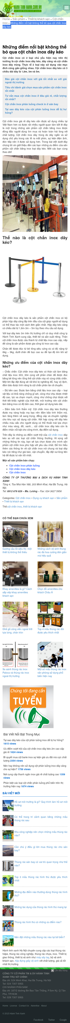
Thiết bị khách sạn (39, 19)
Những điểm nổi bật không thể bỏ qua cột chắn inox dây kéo (34, 49)
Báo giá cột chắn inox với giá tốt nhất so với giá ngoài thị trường (36, 80)
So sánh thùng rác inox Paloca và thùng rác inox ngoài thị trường (16, 672)
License (13, 1006)
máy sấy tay (42, 957)
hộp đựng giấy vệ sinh (27, 960)
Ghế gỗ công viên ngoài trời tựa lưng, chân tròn (17, 630)
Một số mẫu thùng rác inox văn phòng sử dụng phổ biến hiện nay (52, 672)
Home (6, 19)
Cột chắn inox (17, 472)
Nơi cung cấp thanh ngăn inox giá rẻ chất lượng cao (31, 774)
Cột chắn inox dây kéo (22, 469)
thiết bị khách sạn (32, 506)
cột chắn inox (55, 434)
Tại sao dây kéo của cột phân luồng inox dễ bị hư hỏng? (36, 110)
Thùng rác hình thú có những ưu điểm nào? (38, 922)
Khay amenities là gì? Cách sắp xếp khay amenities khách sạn (17, 592)
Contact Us (24, 1006)
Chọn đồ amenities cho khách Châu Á (50, 590)
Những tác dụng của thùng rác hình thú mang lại (40, 907)
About (44, 1006)
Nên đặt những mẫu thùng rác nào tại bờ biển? (39, 937)
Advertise (35, 1006)
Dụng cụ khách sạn (43, 498)
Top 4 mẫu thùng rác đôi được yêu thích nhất (51, 630)
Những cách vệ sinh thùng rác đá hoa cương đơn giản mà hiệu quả (52, 552)
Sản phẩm (19, 19)
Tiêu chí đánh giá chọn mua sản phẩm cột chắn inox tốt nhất (36, 89)
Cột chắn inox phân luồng (24, 465)
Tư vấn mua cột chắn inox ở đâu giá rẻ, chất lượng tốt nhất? (36, 97)
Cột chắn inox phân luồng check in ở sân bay (31, 104)
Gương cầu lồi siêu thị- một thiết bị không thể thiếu (17, 550)
